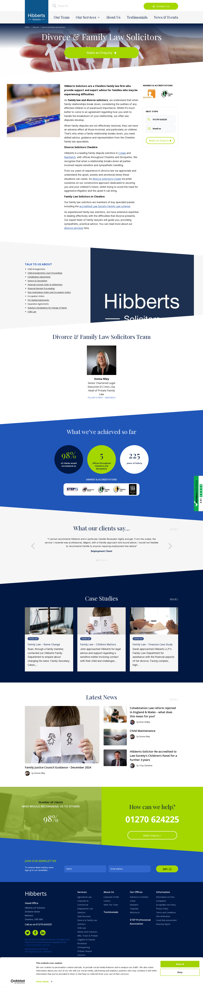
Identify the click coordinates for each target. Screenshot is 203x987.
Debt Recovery (84, 916)
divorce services (73, 228)
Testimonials (137, 17)
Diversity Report (163, 924)
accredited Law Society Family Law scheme (104, 206)
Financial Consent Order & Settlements (45, 284)
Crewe (122, 153)
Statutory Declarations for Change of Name (47, 307)
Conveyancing (83, 947)
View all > (174, 529)
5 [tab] (106, 560)
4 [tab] (103, 560)
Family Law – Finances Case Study (152, 644)
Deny (179, 972)
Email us (157, 128)
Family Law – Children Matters (98, 644)
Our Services (86, 17)
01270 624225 (160, 119)
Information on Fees (165, 897)
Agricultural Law (84, 897)
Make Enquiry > (152, 835)
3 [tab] (101, 560)
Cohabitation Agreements (39, 276)
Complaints (161, 901)
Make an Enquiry (100, 52)
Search (62, 5)
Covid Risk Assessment (166, 920)
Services (36, 27)
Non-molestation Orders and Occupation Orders (49, 292)
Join (165, 869)
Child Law (32, 311)
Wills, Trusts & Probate (87, 935)
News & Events (166, 17)
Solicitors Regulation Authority (37, 944)
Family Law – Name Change (44, 644)
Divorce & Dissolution (37, 280)
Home (27, 27)
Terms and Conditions (166, 912)
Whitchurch (135, 912)
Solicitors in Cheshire (139, 897)
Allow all (180, 964)
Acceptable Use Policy (166, 904)
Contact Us (162, 6)
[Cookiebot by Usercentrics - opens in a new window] (18, 982)
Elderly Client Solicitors (87, 931)
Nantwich (70, 157)
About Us (113, 17)
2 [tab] (99, 560)
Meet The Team (111, 904)
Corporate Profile (111, 897)
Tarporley (134, 908)
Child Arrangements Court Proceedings (45, 273)
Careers (107, 901)
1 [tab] (97, 560)
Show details (42, 981)
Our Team (61, 17)
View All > (174, 599)
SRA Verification (163, 916)
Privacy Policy (162, 908)
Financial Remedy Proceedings (41, 288)
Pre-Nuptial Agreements (38, 300)
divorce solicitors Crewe (107, 178)
